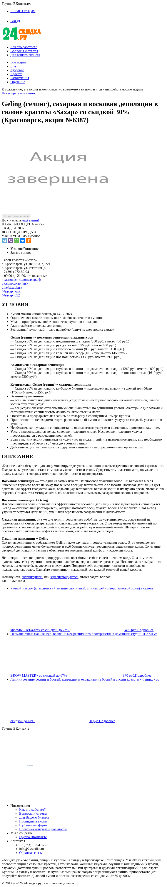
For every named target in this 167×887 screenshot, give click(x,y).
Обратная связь (30, 853)
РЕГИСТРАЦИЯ (22, 11)
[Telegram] (4, 240)
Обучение (17, 82)
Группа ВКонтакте (33, 837)
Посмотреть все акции (18, 93)
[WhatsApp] (16, 240)
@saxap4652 (11, 295)
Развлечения (19, 78)
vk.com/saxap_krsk (15, 283)
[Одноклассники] (28, 240)
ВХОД (15, 21)
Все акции (18, 62)
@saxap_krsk (11, 291)
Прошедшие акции (33, 821)
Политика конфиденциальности (43, 829)
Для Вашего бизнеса (34, 817)
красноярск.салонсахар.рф (21, 279)
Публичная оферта (33, 825)
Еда (13, 66)
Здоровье (17, 70)
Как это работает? (23, 47)
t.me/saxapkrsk (12, 287)
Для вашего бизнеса (25, 55)
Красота (16, 74)
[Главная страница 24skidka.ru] (22, 39)
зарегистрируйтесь (64, 577)
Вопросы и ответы (24, 51)
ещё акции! (30, 220)
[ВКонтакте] (22, 240)
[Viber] (10, 240)
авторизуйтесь (32, 577)
